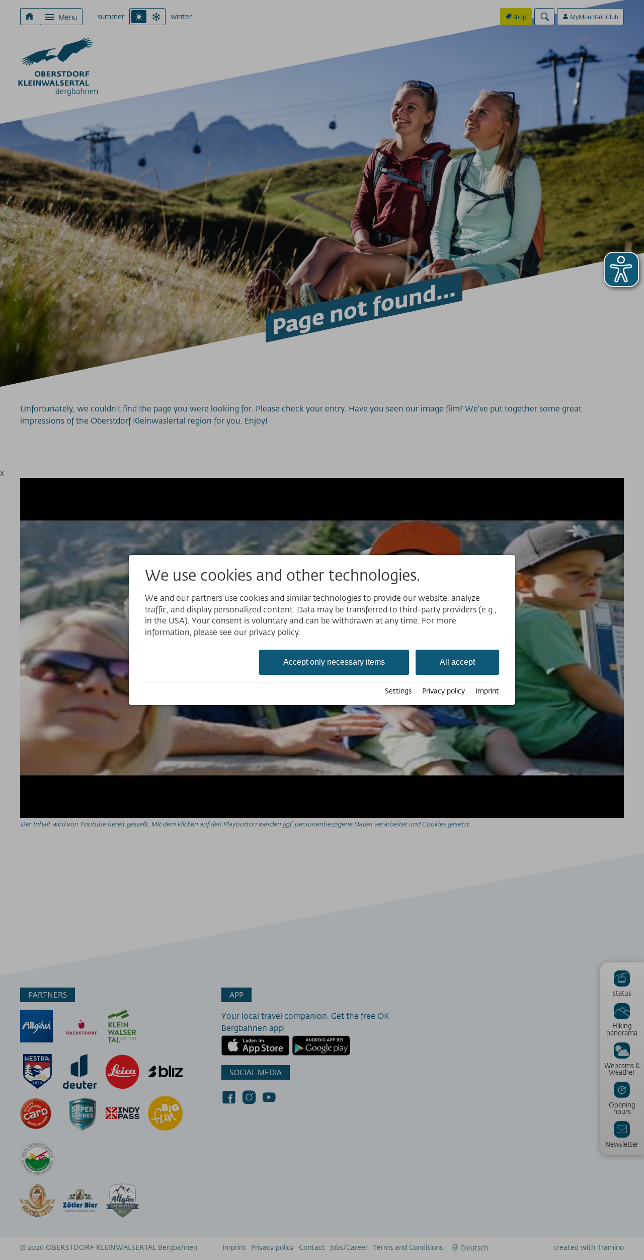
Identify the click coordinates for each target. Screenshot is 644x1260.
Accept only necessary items (334, 662)
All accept (457, 662)
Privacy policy (443, 690)
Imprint (487, 690)
